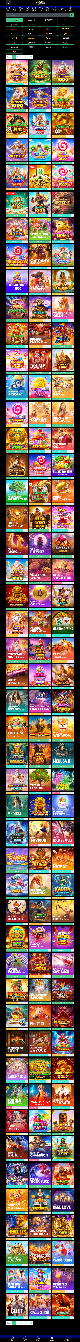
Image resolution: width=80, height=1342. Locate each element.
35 (31, 57)
